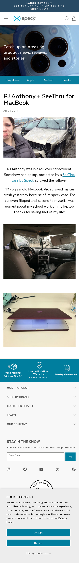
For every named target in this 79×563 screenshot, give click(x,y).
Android (48, 80)
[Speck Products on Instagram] (8, 469)
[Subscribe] (70, 456)
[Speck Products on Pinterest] (74, 469)
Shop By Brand (18, 397)
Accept (38, 532)
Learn (11, 415)
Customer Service (20, 406)
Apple (30, 80)
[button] (74, 18)
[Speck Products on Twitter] (57, 469)
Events (66, 80)
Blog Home (12, 80)
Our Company (17, 424)
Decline (38, 543)
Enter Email (15, 455)
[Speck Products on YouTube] (41, 469)
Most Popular (18, 388)
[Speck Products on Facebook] (25, 469)
